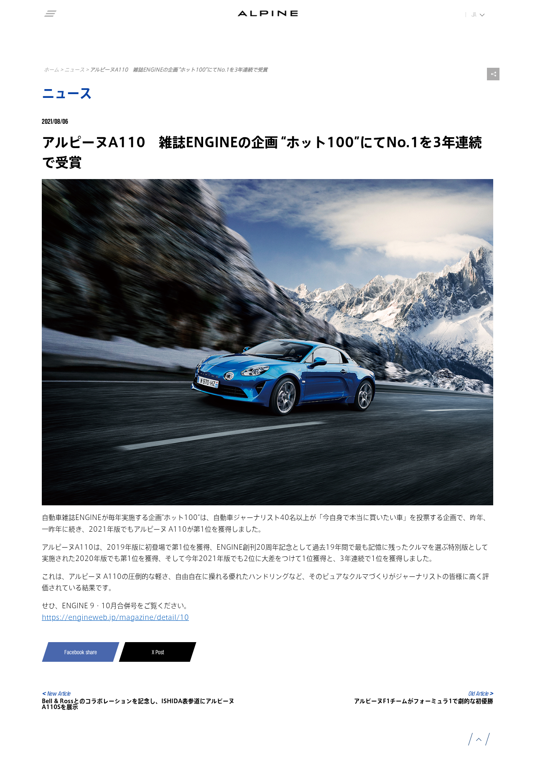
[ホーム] (267, 13)
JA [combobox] (473, 15)
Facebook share (80, 652)
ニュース (74, 69)
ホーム (51, 69)
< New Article (56, 693)
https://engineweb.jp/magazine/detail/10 (115, 617)
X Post (158, 652)
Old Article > (480, 693)
